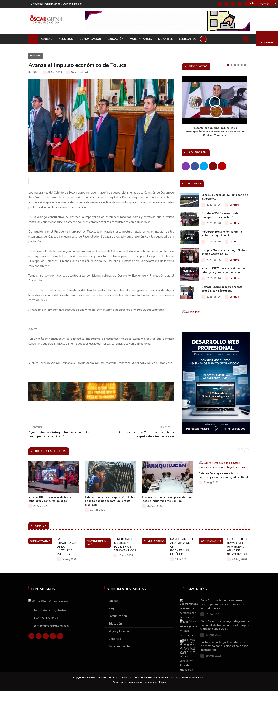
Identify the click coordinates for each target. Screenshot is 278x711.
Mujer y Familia (141, 39)
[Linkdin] (233, 4)
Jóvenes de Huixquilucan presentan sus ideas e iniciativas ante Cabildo (167, 499)
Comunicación (90, 39)
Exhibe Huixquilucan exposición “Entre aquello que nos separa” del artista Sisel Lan (110, 500)
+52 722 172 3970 (46, 618)
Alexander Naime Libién (96, 543)
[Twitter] (226, 4)
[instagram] (246, 4)
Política (187, 252)
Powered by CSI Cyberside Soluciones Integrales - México (139, 682)
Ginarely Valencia (40, 541)
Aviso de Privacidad (192, 677)
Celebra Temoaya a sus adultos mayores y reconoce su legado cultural (223, 475)
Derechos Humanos (188, 236)
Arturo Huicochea (154, 541)
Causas (46, 39)
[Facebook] (219, 4)
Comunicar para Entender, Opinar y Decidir (56, 3)
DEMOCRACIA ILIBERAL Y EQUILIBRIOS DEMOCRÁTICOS (124, 544)
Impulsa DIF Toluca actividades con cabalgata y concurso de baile (50, 499)
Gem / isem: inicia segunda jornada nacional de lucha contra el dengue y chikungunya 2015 (224, 625)
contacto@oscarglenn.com (51, 626)
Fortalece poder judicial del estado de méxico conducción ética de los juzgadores (224, 646)
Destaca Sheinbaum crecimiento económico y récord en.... (221, 288)
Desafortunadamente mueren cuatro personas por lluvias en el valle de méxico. (222, 604)
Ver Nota (235, 205)
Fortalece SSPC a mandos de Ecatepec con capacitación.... (219, 215)
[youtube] (239, 4)
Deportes (165, 39)
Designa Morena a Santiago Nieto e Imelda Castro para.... (224, 252)
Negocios (66, 39)
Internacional (191, 197)
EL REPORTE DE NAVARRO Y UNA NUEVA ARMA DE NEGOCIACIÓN (237, 546)
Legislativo (187, 39)
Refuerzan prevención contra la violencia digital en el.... (221, 233)
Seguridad (189, 216)
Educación (115, 39)
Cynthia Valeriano (210, 541)
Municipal (35, 56)
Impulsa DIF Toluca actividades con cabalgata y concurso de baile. (223, 270)
